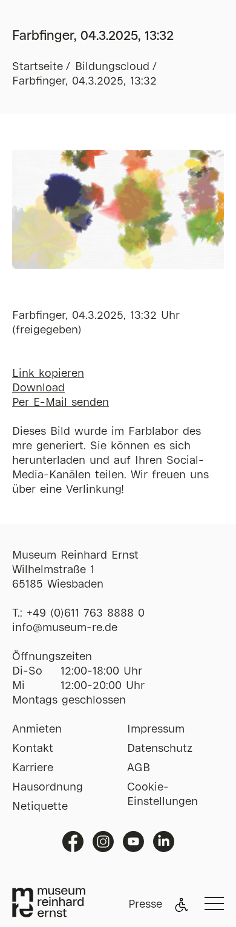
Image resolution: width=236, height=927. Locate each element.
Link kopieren (48, 374)
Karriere (32, 768)
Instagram (103, 841)
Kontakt (32, 749)
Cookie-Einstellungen (162, 795)
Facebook (73, 841)
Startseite (37, 67)
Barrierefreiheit (181, 905)
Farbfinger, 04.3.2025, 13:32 (84, 81)
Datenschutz (159, 749)
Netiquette (40, 807)
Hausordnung (47, 787)
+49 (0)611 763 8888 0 (86, 613)
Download (38, 388)
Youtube (133, 841)
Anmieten (37, 729)
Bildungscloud (112, 67)
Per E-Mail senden (60, 403)
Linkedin (163, 841)
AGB (138, 768)
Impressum (156, 729)
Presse (145, 904)
